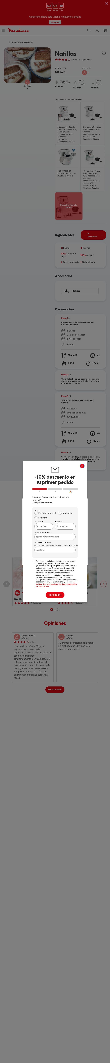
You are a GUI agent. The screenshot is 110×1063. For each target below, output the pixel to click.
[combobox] (43, 526)
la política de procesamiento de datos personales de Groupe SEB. (56, 584)
